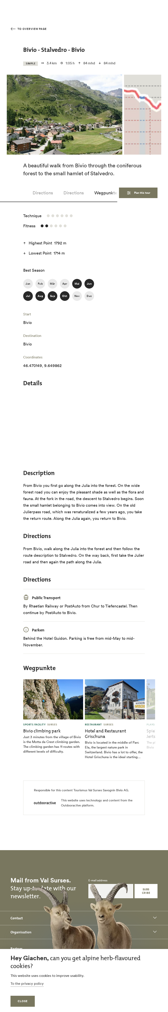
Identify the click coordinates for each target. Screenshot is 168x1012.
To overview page (32, 29)
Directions (43, 193)
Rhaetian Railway (44, 606)
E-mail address (97, 880)
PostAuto (72, 606)
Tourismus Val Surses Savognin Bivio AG (101, 790)
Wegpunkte (105, 193)
